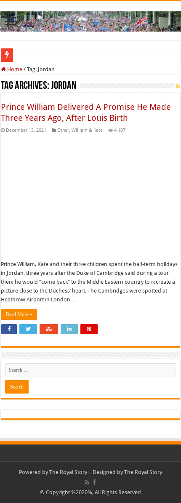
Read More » (19, 314)
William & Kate (87, 130)
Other (63, 130)
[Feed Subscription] (178, 86)
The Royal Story (68, 472)
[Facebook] (94, 482)
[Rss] (87, 482)
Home (14, 69)
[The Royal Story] (90, 20)
